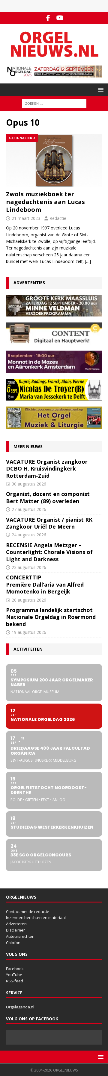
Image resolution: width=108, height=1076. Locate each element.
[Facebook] (48, 18)
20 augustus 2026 (29, 600)
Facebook (15, 968)
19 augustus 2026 (29, 632)
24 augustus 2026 (29, 535)
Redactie (58, 218)
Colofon (13, 942)
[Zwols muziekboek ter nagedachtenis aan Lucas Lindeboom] (54, 160)
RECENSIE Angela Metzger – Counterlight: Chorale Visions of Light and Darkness (49, 552)
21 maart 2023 (26, 218)
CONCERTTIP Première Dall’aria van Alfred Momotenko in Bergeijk (45, 584)
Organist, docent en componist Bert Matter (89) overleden (48, 497)
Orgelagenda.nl (20, 1007)
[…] (88, 261)
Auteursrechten (20, 936)
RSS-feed (14, 981)
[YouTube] (60, 18)
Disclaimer (15, 930)
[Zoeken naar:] (54, 103)
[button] (99, 89)
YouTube (14, 974)
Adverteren (16, 923)
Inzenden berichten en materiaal (36, 917)
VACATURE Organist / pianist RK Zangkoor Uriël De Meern (49, 523)
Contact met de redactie (27, 911)
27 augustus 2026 (29, 509)
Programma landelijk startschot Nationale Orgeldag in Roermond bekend (51, 617)
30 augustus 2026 (29, 484)
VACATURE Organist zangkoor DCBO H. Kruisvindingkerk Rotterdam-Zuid (47, 468)
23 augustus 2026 (29, 567)
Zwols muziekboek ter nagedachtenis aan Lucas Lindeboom (45, 202)
